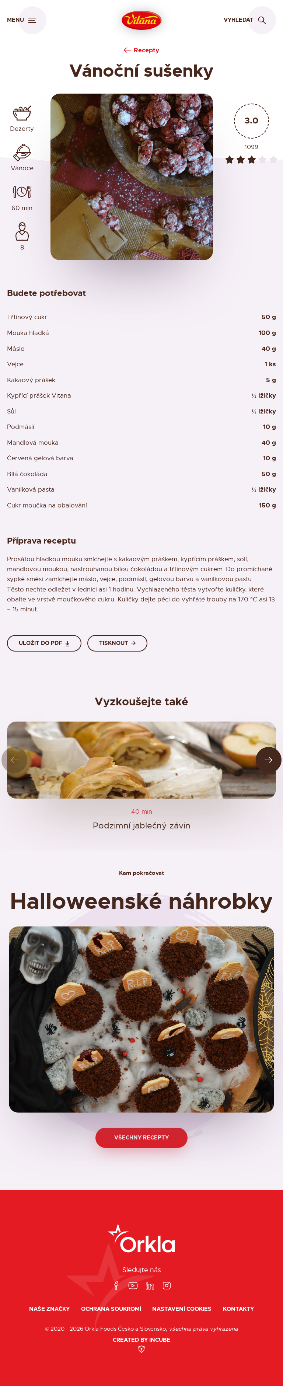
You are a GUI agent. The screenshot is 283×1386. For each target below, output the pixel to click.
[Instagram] (166, 1286)
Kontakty (238, 1309)
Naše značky (49, 1309)
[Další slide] (269, 760)
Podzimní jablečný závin (142, 826)
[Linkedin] (150, 1286)
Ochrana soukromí (111, 1309)
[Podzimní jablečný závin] (141, 760)
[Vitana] (141, 20)
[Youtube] (133, 1286)
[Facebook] (116, 1286)
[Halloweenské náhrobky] (141, 1019)
